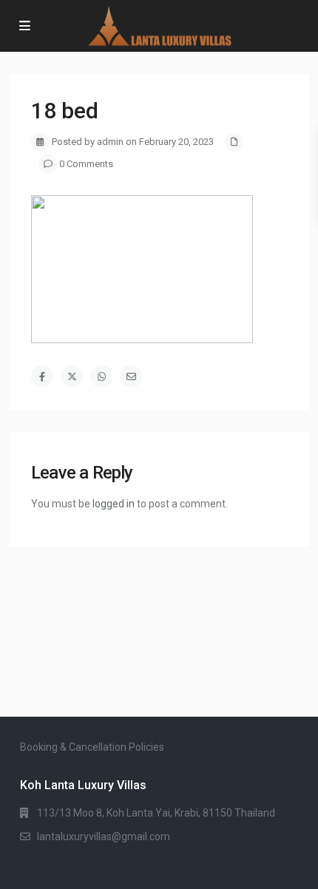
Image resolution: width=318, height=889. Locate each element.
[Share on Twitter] (72, 376)
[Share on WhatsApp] (101, 376)
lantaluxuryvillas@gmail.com (103, 836)
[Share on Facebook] (42, 376)
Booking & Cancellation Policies (92, 747)
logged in (113, 504)
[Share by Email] (131, 376)
